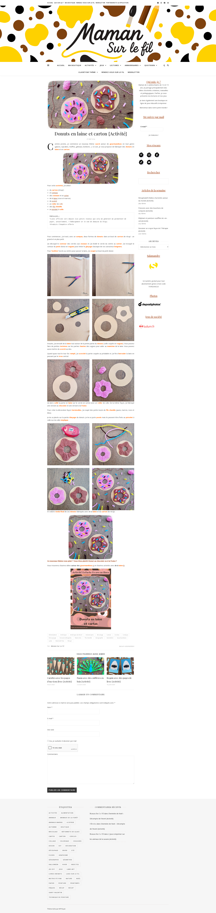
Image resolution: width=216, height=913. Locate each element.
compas (55, 193)
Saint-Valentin (55, 892)
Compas (125, 635)
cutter (66, 195)
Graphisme (63, 855)
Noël (78, 878)
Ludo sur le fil (73, 874)
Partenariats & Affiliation (117, 3)
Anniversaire (90, 635)
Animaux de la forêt (69, 817)
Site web (50, 730)
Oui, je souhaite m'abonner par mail (62, 741)
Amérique (63, 635)
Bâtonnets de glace (71, 832)
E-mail (50, 718)
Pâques (52, 888)
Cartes (52, 836)
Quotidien (149, 65)
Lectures (114, 65)
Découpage (52, 638)
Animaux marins (56, 822)
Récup (61, 888)
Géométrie (110, 638)
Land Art (71, 869)
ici (93, 565)
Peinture (62, 883)
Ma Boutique (70, 3)
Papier (51, 883)
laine (55, 198)
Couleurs (77, 841)
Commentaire (52, 754)
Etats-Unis (78, 638)
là (123, 565)
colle (61, 204)
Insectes (75, 864)
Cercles (117, 635)
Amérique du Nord (76, 635)
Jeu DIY (52, 869)
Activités (89, 65)
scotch (54, 201)
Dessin (52, 846)
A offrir (70, 822)
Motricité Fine (60, 641)
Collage (52, 841)
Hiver (64, 864)
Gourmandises (121, 638)
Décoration (71, 846)
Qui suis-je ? (59, 3)
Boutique (65, 827)
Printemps (75, 883)
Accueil (50, 3)
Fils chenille (88, 638)
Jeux (102, 65)
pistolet (55, 209)
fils (54, 206)
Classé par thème (87, 72)
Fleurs (52, 855)
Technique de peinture (59, 897)
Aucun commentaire (126, 646)
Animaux (52, 817)
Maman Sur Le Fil (57, 646)
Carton (109, 635)
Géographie (99, 638)
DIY (60, 846)
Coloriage (64, 841)
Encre (64, 850)
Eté (73, 850)
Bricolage (100, 635)
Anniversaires (131, 65)
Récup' (70, 641)
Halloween (53, 864)
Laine (50, 641)
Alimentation (53, 635)
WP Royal (62, 909)
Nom (49, 707)
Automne (53, 827)
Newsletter (100, 3)
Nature (69, 878)
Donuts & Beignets (65, 638)
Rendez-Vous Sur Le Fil (85, 3)
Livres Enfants (55, 874)
